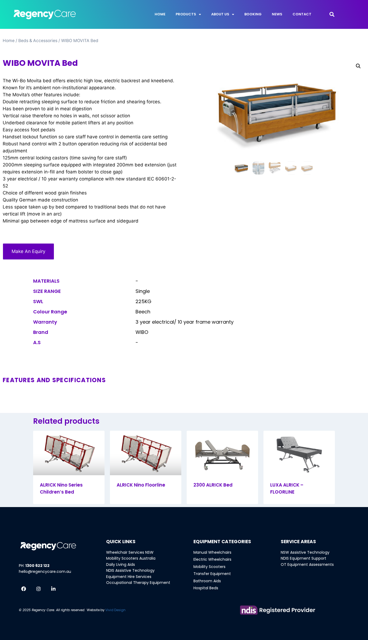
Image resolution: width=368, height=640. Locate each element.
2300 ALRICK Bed (212, 485)
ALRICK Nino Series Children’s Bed (61, 488)
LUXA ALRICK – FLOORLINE (286, 488)
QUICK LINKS (121, 541)
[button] (331, 14)
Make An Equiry (28, 251)
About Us (220, 14)
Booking (253, 14)
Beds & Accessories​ (37, 40)
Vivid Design (115, 610)
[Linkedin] (53, 589)
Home (160, 14)
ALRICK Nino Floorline (141, 485)
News (277, 14)
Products (186, 14)
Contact (302, 14)
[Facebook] (24, 589)
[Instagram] (38, 589)
